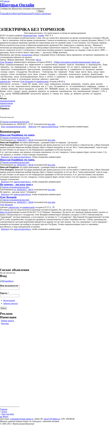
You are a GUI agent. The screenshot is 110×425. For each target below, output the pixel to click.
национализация (7, 101)
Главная (3, 14)
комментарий (42, 81)
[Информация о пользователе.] (14, 122)
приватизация (6, 103)
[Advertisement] (55, 21)
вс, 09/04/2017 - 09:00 (23, 202)
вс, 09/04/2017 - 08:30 (23, 165)
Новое (48, 14)
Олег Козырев (6, 62)
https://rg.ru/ (5, 212)
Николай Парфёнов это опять (17, 135)
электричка (5, 106)
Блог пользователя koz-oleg (13, 126)
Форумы (17, 14)
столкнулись (27, 55)
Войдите (32, 126)
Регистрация (9, 300)
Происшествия (30, 35)
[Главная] (4, 1)
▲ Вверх (4, 416)
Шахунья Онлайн (17, 4)
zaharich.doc (5, 81)
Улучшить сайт (38, 14)
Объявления (26, 14)
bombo (41, 35)
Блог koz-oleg (8, 414)
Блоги (10, 14)
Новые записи (7, 320)
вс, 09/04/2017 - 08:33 (23, 189)
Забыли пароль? (10, 303)
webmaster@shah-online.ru (21, 419)
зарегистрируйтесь (49, 126)
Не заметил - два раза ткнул (16, 184)
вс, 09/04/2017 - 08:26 (23, 140)
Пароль (4, 293)
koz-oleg (51, 124)
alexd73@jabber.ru (52, 419)
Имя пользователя (10, 285)
